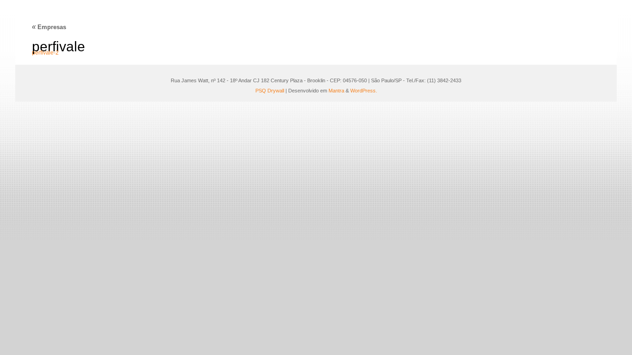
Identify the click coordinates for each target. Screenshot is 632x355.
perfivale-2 (45, 52)
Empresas (49, 27)
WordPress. (363, 90)
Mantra (336, 90)
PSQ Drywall (269, 90)
